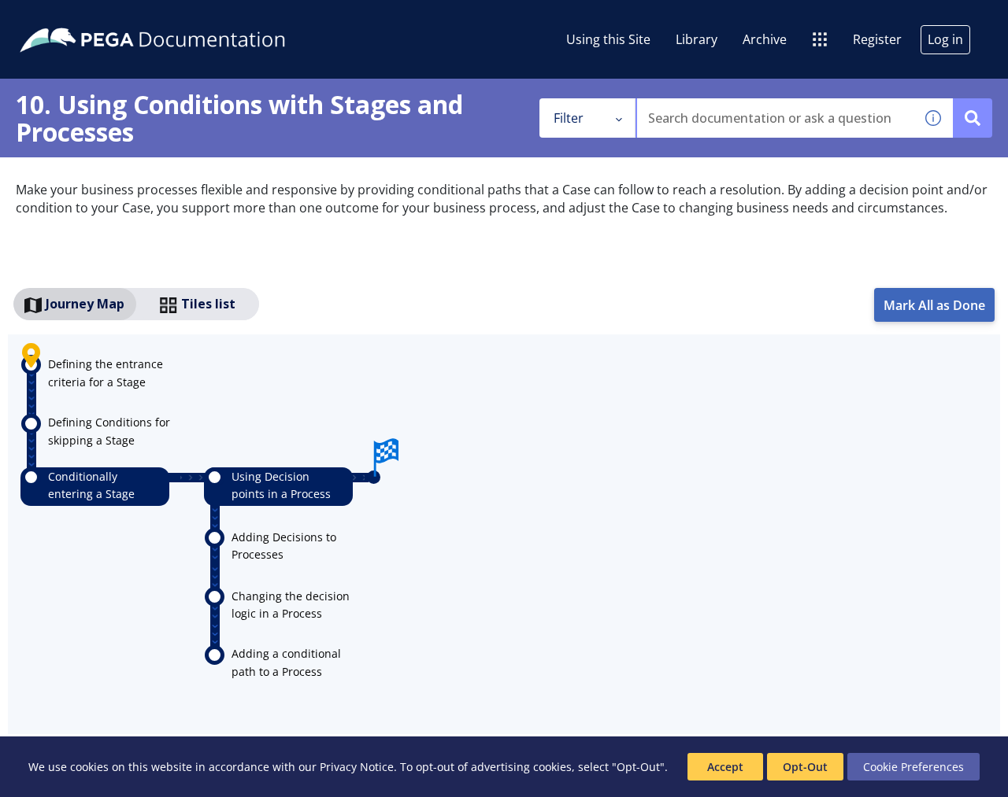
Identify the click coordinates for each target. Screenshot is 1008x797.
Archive (765, 39)
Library (696, 39)
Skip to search (190, 18)
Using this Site (608, 39)
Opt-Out (805, 766)
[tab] (74, 304)
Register (877, 39)
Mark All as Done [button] (934, 305)
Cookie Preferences (913, 766)
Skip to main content (70, 18)
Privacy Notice (357, 766)
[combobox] (775, 118)
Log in (945, 39)
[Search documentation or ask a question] (972, 118)
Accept (725, 766)
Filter (569, 118)
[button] (933, 118)
